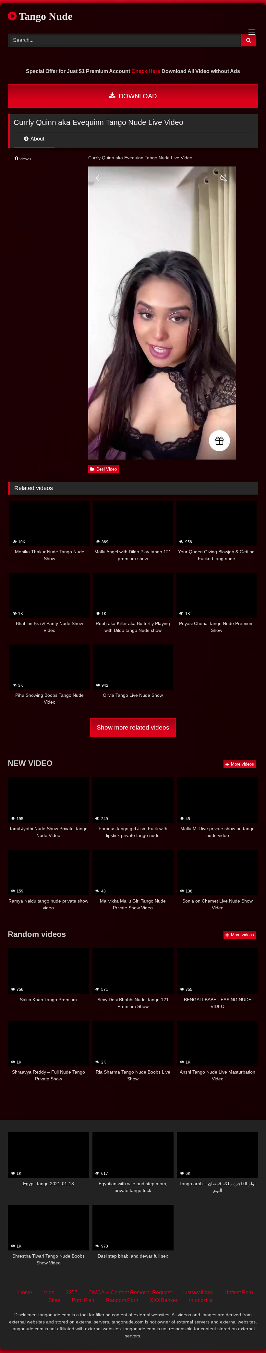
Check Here (145, 71)
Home (25, 1292)
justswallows (198, 1292)
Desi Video (106, 469)
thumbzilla (201, 1300)
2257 (72, 1292)
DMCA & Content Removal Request (130, 1292)
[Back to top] (246, 1333)
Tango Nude (44, 16)
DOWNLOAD (137, 96)
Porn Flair (83, 1300)
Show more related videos (133, 727)
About (37, 138)
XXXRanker (163, 1300)
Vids (49, 1292)
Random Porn (122, 1300)
